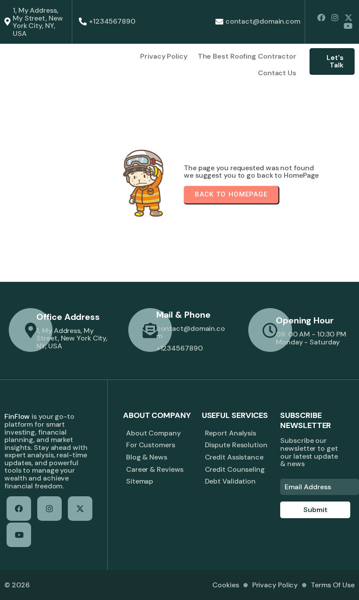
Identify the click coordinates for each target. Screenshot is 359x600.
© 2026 (16, 584)
